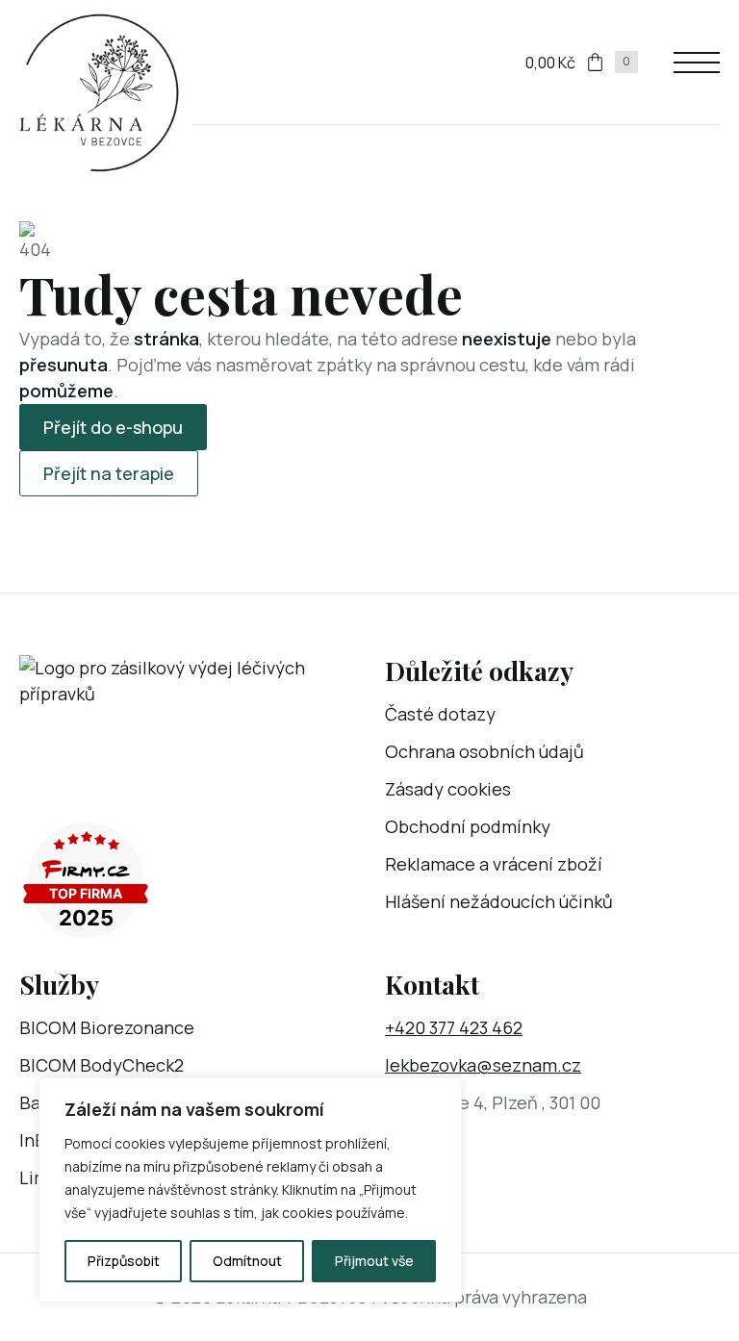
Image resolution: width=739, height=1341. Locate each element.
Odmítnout (247, 1261)
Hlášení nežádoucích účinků (499, 901)
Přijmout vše (374, 1261)
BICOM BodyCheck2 (101, 1064)
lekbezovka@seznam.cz (483, 1064)
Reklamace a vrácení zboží (493, 863)
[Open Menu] (697, 62)
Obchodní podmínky (467, 826)
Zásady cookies (448, 788)
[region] (250, 1190)
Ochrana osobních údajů (484, 751)
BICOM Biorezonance (106, 1027)
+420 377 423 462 (453, 1027)
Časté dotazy (440, 713)
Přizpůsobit (124, 1261)
